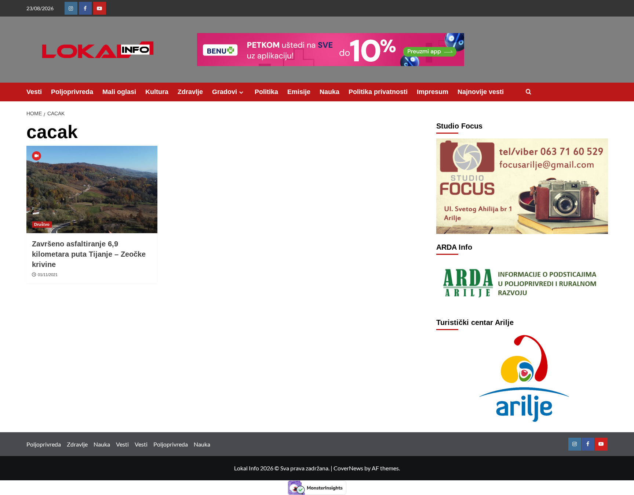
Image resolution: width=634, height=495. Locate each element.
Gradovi (224, 91)
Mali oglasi (119, 91)
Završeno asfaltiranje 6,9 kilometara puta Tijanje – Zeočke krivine (89, 254)
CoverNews (348, 468)
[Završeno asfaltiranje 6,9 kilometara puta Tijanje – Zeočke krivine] (91, 189)
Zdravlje (190, 91)
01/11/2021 (48, 274)
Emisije (298, 91)
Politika (266, 91)
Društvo (42, 224)
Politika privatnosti (378, 91)
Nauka (329, 91)
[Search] (528, 92)
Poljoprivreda (72, 91)
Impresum (432, 91)
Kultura (156, 91)
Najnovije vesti (481, 91)
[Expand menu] (241, 92)
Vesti (34, 91)
